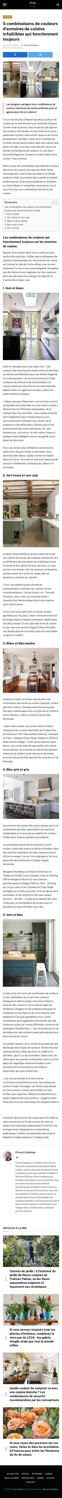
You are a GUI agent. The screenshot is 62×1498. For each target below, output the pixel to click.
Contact (31, 1482)
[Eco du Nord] (32, 4)
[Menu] (5, 4)
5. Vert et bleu (11, 228)
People (25, 1474)
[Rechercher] (57, 4)
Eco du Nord (18, 1489)
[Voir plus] (56, 54)
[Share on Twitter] (40, 54)
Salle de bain (11, 1478)
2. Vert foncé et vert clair (17, 217)
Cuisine (7, 17)
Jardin (40, 1478)
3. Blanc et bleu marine (15, 221)
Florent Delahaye (31, 45)
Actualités (13, 1474)
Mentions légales (50, 1489)
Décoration (28, 1478)
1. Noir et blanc (11, 214)
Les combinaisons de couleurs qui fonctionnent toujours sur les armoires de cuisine (28, 209)
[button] (53, 202)
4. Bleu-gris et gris (13, 224)
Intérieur (37, 1474)
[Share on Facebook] (15, 54)
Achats (51, 1478)
